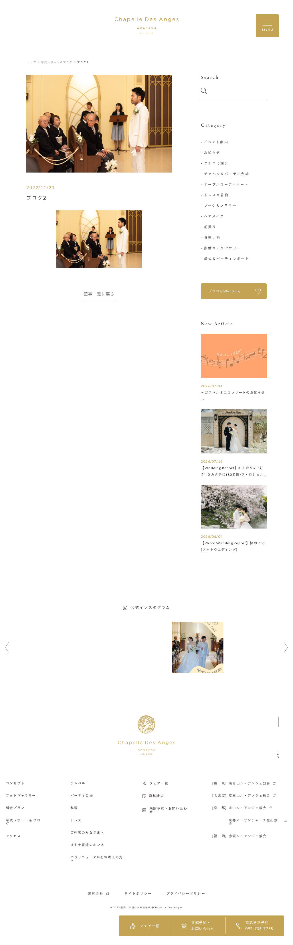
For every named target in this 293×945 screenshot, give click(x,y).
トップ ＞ (33, 62)
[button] (7, 647)
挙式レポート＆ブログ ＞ (58, 62)
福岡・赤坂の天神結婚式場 (136, 907)
